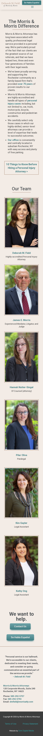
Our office (13, 140)
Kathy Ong (21, 591)
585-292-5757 (17, 696)
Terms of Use (10, 724)
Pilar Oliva (21, 455)
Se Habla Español (31, 3)
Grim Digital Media (26, 731)
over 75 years (25, 83)
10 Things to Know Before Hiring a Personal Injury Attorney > (21, 168)
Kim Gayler (21, 523)
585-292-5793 (14, 699)
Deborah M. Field (21, 253)
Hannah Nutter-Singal (21, 387)
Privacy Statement (30, 724)
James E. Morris (21, 320)
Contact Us (20, 626)
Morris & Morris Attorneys (16, 685)
